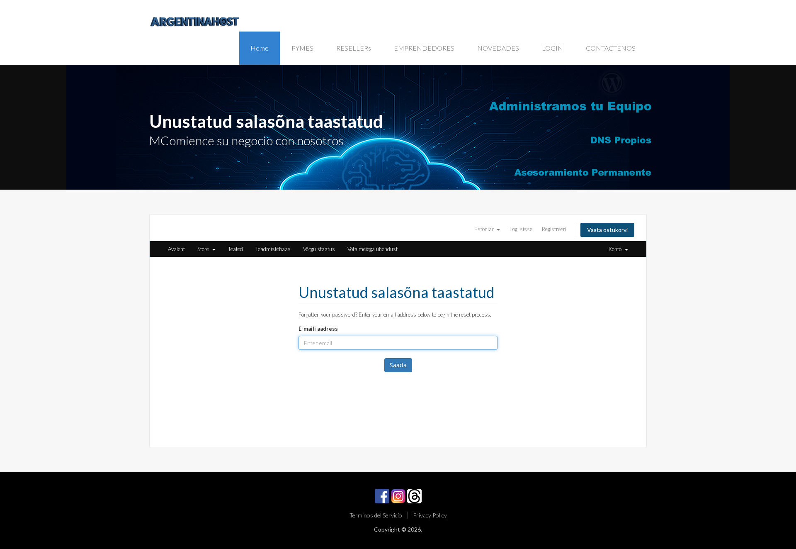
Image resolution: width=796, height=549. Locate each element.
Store (204, 249)
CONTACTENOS (611, 48)
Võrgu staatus (319, 249)
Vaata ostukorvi (607, 229)
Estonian (485, 229)
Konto (616, 249)
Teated (235, 249)
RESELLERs (353, 48)
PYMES (302, 48)
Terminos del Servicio (375, 515)
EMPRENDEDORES (424, 48)
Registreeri (554, 229)
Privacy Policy (430, 515)
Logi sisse (521, 229)
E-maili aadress (318, 328)
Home (259, 48)
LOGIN (552, 48)
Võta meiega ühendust (372, 249)
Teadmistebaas (273, 249)
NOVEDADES (498, 48)
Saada (398, 365)
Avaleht (176, 249)
